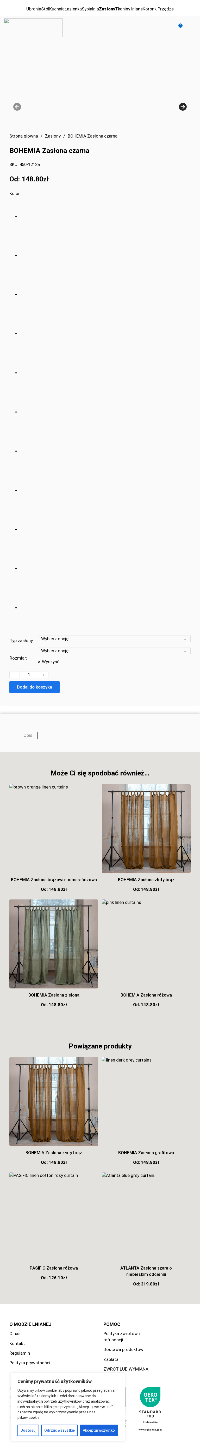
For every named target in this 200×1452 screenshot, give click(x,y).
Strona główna (23, 136)
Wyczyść (50, 661)
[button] (178, 27)
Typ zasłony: (22, 640)
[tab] (28, 735)
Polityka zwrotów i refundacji (121, 1336)
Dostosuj (28, 1430)
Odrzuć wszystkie (59, 1430)
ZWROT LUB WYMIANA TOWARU (125, 1372)
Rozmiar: (18, 658)
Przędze (166, 8)
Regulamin (19, 1353)
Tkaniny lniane (129, 8)
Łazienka (73, 8)
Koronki (150, 8)
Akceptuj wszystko (99, 1430)
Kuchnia (57, 8)
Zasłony (107, 8)
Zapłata (110, 1359)
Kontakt (17, 1343)
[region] (67, 1407)
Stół (45, 8)
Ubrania (33, 8)
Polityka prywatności (29, 1362)
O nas (15, 1333)
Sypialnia (90, 8)
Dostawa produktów (123, 1349)
